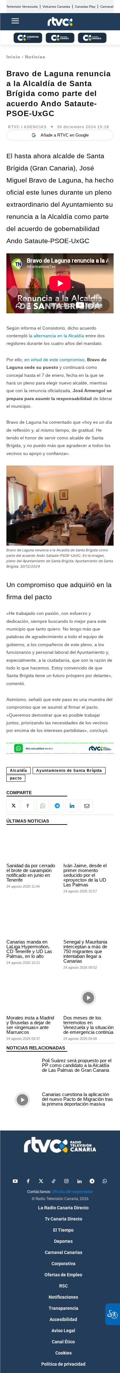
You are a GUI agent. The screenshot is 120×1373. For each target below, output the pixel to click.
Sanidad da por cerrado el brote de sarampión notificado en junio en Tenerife (30, 873)
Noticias (35, 56)
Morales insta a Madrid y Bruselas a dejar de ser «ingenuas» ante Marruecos (30, 1025)
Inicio (13, 56)
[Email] (86, 806)
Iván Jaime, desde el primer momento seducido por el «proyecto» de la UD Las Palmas (85, 875)
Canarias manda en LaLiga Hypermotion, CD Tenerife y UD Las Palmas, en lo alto (29, 949)
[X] (12, 806)
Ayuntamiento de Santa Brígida (69, 770)
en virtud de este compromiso (54, 359)
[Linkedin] (71, 806)
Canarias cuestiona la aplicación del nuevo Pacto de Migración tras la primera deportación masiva (77, 1099)
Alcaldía (18, 770)
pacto (16, 778)
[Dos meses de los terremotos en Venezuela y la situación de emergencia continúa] (88, 997)
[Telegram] (57, 806)
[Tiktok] (54, 1181)
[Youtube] (15, 1181)
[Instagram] (66, 1181)
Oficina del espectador (72, 1191)
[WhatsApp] (42, 806)
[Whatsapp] (105, 1181)
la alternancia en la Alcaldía (56, 335)
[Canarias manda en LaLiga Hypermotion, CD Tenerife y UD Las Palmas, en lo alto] (31, 921)
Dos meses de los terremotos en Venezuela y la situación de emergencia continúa (88, 1025)
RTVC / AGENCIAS (27, 127)
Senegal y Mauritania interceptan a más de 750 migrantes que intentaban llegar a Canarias (85, 951)
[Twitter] (41, 1181)
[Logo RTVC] (60, 22)
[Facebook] (27, 806)
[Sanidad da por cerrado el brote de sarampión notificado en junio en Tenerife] (31, 845)
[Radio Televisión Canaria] (60, 1144)
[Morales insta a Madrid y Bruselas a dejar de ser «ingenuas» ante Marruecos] (31, 997)
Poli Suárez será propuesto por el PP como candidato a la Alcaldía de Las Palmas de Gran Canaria (76, 1065)
